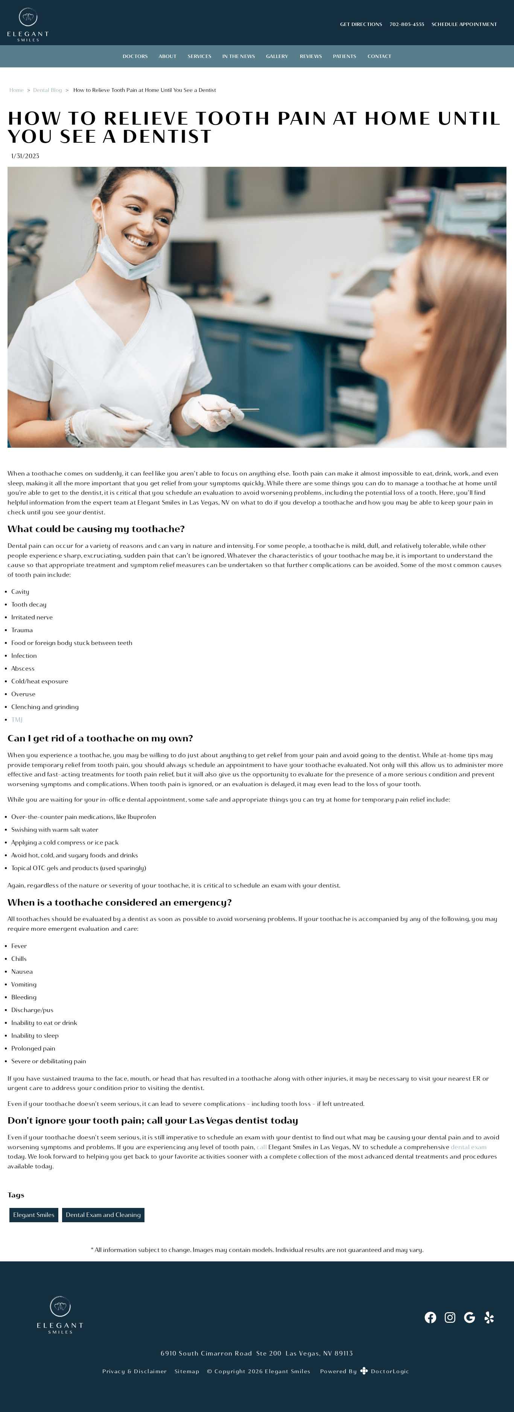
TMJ (17, 719)
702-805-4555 (407, 24)
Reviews (311, 56)
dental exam (469, 1147)
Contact (379, 56)
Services (199, 56)
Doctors (135, 56)
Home (16, 90)
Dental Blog (47, 90)
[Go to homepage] (164, 24)
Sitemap (187, 1371)
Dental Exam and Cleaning (103, 1214)
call (263, 1147)
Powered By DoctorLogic (365, 1371)
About (167, 56)
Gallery (277, 56)
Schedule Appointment (464, 24)
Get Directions (361, 24)
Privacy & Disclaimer (134, 1371)
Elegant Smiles (34, 1214)
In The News (238, 56)
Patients (344, 56)
